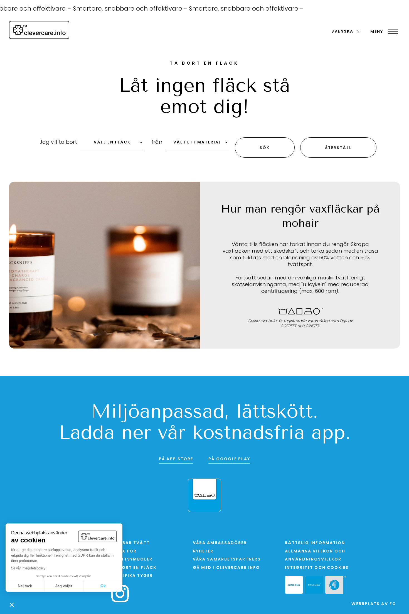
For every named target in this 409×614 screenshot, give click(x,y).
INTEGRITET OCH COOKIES (317, 568)
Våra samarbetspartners (227, 559)
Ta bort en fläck (134, 568)
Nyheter (203, 551)
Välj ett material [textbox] (197, 142)
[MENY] (392, 32)
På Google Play (229, 459)
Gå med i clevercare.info (226, 568)
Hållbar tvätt (130, 543)
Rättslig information (315, 543)
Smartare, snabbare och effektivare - (122, 9)
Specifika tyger (132, 576)
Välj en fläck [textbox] (112, 142)
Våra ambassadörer (220, 543)
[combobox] (112, 144)
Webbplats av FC (373, 604)
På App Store (176, 459)
